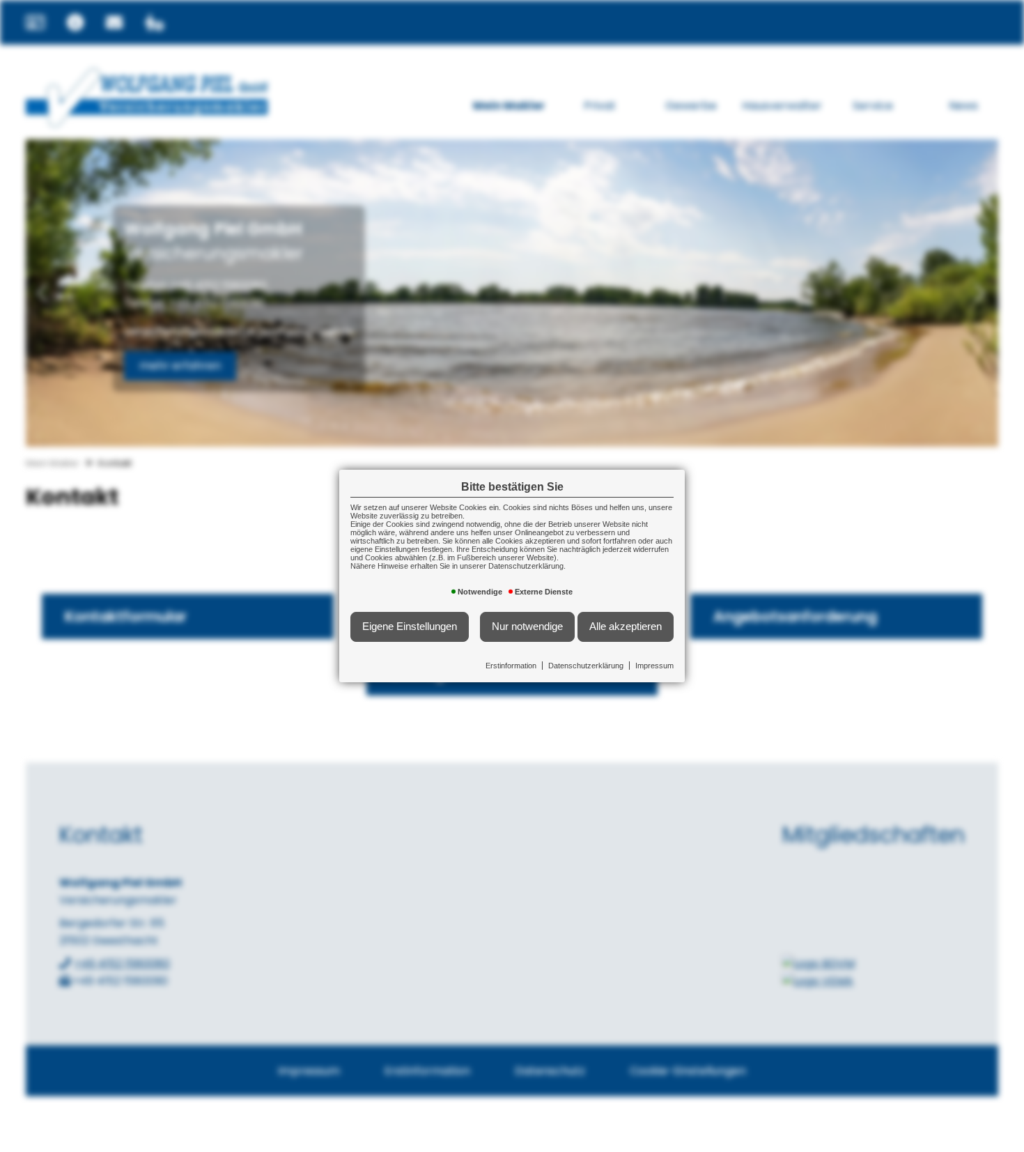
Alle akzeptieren (625, 626)
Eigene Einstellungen (409, 626)
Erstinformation (511, 665)
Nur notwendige (527, 626)
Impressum (654, 665)
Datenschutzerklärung (585, 665)
